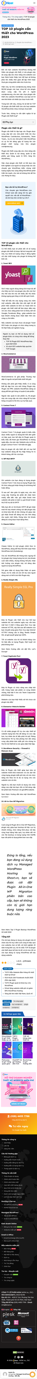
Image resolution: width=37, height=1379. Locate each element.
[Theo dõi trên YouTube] (22, 1357)
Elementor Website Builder (14, 707)
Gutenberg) (18, 551)
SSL (2, 635)
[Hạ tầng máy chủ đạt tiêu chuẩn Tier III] (6, 1322)
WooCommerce (9, 354)
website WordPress (19, 70)
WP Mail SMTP (9, 459)
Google (4, 313)
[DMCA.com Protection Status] (18, 1352)
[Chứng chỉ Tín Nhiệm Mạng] (26, 1330)
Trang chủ (6, 17)
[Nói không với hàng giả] (18, 1338)
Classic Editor (9, 524)
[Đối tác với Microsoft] (23, 1315)
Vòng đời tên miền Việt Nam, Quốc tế (18, 994)
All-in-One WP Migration (14, 801)
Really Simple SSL (10, 580)
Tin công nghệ (17, 17)
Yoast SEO (7, 263)
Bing (18, 313)
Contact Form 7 (9, 405)
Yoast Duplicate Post (11, 656)
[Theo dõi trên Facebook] (15, 1357)
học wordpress (17, 1004)
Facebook (12, 313)
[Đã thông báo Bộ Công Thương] (12, 1330)
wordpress (15, 1007)
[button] (34, 2)
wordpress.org (20, 87)
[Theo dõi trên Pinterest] (18, 1357)
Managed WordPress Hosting (19, 869)
